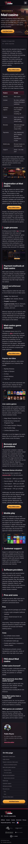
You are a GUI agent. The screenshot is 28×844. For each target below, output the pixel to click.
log (17, 231)
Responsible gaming (6, 822)
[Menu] (25, 2)
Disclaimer (18, 820)
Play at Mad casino (14, 69)
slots (11, 333)
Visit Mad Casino (8, 31)
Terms (13, 822)
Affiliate (3, 820)
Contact (8, 820)
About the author (9, 742)
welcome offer (6, 475)
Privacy (24, 820)
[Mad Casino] (8, 3)
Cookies (13, 820)
